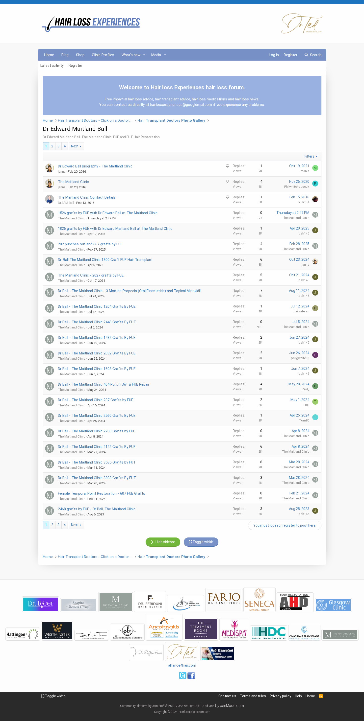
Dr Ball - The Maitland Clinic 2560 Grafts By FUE (96, 415)
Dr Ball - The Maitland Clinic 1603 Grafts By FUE (96, 369)
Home (49, 55)
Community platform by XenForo (160, 706)
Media (156, 55)
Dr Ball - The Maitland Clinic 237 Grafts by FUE (95, 400)
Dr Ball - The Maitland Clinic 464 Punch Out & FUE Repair (103, 384)
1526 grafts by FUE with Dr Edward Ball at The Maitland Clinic (107, 213)
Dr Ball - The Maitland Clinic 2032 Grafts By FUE (96, 353)
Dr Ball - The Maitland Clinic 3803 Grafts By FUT (97, 478)
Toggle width (55, 696)
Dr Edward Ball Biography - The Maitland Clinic (95, 166)
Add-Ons (208, 706)
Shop (80, 55)
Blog (65, 55)
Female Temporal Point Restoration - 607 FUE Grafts (101, 493)
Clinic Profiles (103, 55)
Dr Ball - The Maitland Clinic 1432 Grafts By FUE (96, 337)
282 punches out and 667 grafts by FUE (90, 244)
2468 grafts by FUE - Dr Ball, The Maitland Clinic (96, 509)
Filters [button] (309, 156)
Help (298, 696)
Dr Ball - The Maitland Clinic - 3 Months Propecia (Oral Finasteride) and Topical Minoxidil (129, 291)
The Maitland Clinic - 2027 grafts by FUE (91, 275)
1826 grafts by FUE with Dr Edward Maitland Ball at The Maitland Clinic (115, 228)
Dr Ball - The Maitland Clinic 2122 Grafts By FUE (96, 446)
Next (74, 146)
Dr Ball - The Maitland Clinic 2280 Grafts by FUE (96, 431)
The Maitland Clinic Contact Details (87, 197)
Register (75, 66)
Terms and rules (253, 696)
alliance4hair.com (182, 665)
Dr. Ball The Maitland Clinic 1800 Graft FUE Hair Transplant (105, 259)
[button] (144, 55)
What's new (131, 55)
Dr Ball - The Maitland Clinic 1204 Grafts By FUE (96, 306)
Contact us (227, 696)
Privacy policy (280, 696)
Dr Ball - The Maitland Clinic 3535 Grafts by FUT (97, 462)
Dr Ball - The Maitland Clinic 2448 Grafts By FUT (97, 322)
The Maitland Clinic (73, 182)
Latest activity (52, 66)
